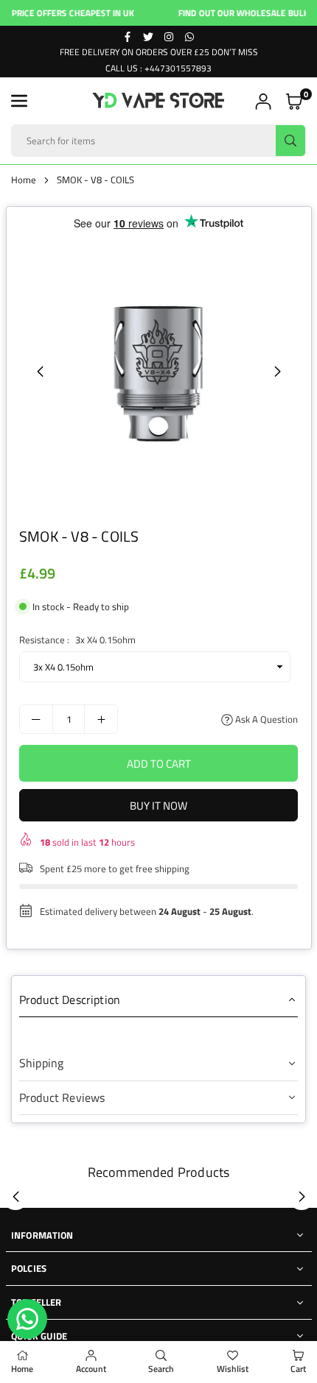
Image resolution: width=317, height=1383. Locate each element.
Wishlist (232, 1369)
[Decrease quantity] (36, 719)
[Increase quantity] (101, 719)
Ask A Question (265, 719)
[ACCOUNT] (263, 101)
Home (23, 179)
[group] (158, 371)
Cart (298, 1369)
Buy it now (158, 805)
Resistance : (77, 639)
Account (91, 1369)
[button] (19, 100)
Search (161, 1369)
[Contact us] (27, 1319)
